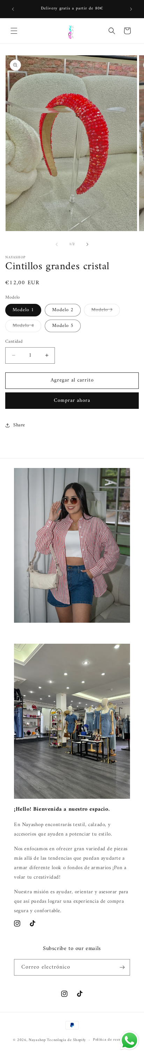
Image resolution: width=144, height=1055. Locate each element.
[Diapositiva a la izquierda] (56, 244)
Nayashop (37, 1040)
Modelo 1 (23, 310)
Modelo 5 (62, 325)
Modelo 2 (62, 310)
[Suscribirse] (122, 967)
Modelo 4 (27, 326)
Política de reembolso (112, 1039)
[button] (14, 31)
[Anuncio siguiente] (131, 9)
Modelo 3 (105, 310)
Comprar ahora (72, 400)
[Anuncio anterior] (13, 9)
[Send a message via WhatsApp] (129, 1040)
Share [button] (19, 425)
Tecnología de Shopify (66, 1040)
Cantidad (14, 341)
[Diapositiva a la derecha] (87, 244)
